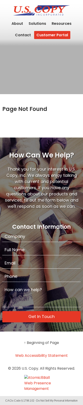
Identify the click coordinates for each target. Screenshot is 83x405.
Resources (61, 23)
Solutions (37, 23)
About (17, 23)
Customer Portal (52, 35)
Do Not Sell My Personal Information (57, 400)
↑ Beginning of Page (41, 342)
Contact (23, 35)
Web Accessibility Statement (41, 355)
